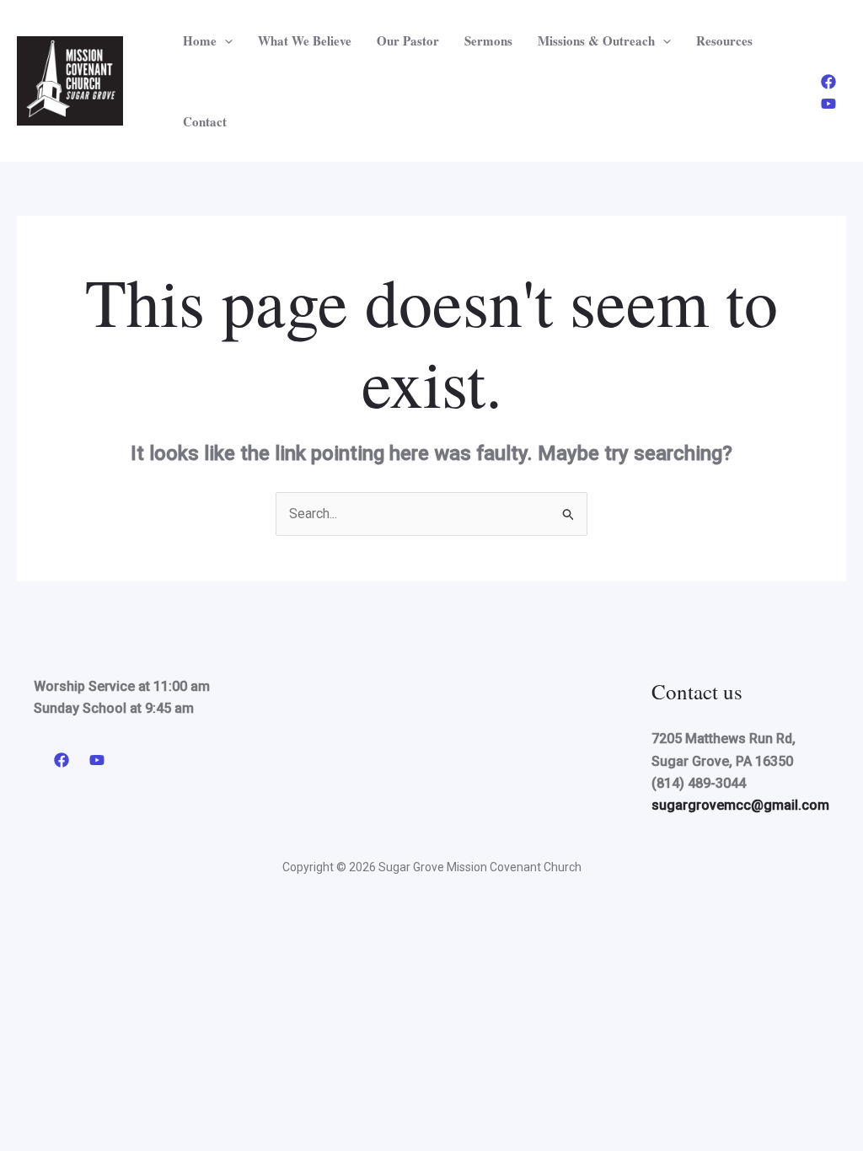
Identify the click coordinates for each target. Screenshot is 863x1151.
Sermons (488, 40)
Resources (724, 40)
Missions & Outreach (596, 40)
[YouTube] (828, 103)
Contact (205, 121)
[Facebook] (828, 81)
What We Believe (304, 40)
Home (200, 40)
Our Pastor (408, 40)
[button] (225, 40)
